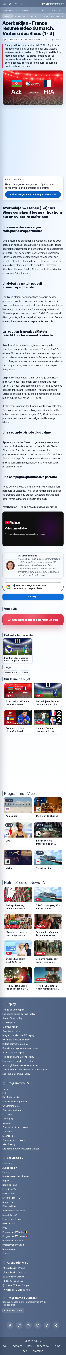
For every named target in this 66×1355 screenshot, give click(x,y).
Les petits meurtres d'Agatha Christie (20, 1148)
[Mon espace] (10, 3)
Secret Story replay (12, 1018)
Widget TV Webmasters (18, 1289)
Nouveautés (8, 1249)
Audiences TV (21, 16)
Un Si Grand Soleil (11, 1106)
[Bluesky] (28, 1325)
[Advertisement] (33, 140)
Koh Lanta (7, 1114)
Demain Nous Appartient (14, 1101)
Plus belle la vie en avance (16, 1039)
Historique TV (9, 1189)
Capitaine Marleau (11, 1110)
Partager (34, 597)
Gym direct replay (11, 1031)
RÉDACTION (43, 1346)
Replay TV (7, 1180)
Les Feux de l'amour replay (16, 1074)
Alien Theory (9, 1144)
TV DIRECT (25, 10)
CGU (5, 1346)
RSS (29, 1346)
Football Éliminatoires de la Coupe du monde (16, 659)
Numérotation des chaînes (15, 1176)
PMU (4, 1227)
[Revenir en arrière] (21, 3)
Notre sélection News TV (25, 882)
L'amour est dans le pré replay (17, 1061)
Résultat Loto (9, 1223)
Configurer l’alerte (13, 1310)
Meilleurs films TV (11, 1197)
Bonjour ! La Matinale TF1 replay (18, 1035)
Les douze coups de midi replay (18, 1014)
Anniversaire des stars (13, 1210)
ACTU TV (56, 10)
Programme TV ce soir (23, 793)
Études (34, 16)
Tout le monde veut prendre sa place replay (24, 1069)
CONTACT (38, 1351)
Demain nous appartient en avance (20, 1048)
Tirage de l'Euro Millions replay (18, 1056)
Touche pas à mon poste (15, 1127)
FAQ (25, 1351)
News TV (8, 16)
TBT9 (5, 1088)
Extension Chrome (15, 1276)
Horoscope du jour (12, 1219)
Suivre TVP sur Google (17, 1285)
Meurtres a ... (8, 1135)
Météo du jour (9, 1215)
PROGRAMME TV (10, 10)
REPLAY (41, 10)
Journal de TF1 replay (13, 1052)
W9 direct (7, 1131)
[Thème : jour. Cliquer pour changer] (16, 3)
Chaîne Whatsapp (15, 1281)
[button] (56, 1325)
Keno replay (8, 1022)
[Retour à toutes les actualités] (4, 40)
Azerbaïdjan (10, 672)
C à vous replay (10, 1026)
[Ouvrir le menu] (4, 3)
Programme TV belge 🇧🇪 (15, 1232)
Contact (6, 1253)
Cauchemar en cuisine (13, 1140)
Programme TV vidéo (13, 1240)
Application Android (16, 1272)
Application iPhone (15, 1268)
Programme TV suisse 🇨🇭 (15, 1236)
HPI (4, 1093)
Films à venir (8, 1193)
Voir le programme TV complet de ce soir (33, 194)
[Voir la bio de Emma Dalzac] (10, 565)
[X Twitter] (19, 1325)
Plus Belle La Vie (10, 1097)
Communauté (57, 16)
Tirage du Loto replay (13, 1009)
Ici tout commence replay (15, 1044)
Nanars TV (7, 1202)
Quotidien (7, 1123)
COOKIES (17, 1346)
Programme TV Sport (13, 1245)
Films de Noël (9, 1206)
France (25, 672)
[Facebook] (10, 1325)
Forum (45, 16)
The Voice (7, 1118)
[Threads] (37, 1325)
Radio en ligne (9, 1185)
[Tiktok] (46, 1325)
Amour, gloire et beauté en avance (20, 1065)
